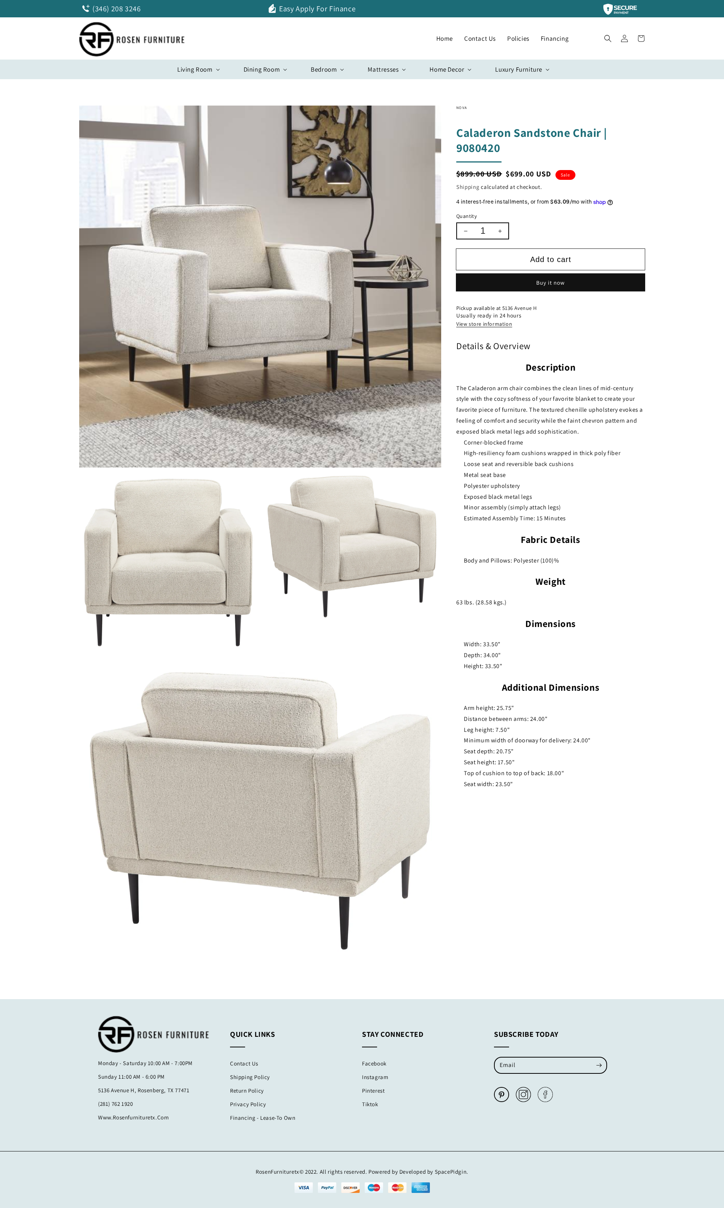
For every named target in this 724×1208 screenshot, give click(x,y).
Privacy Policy (248, 1104)
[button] (608, 36)
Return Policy (247, 1090)
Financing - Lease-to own (262, 1117)
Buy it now (550, 282)
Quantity (466, 216)
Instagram (375, 1077)
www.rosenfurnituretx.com (133, 1117)
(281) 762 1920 (115, 1103)
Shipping (468, 186)
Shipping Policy (250, 1077)
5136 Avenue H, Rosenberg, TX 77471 (143, 1090)
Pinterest (373, 1090)
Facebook (374, 1063)
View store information (484, 324)
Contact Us (244, 1063)
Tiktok (370, 1104)
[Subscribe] (599, 1065)
